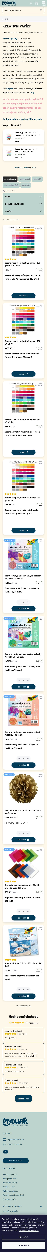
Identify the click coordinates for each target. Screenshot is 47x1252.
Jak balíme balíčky (10, 1182)
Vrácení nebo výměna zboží (13, 1195)
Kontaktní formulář (15, 1161)
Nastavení (23, 1236)
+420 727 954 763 (15, 1144)
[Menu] (43, 3)
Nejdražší (37, 179)
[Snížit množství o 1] (19, 602)
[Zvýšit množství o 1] (27, 602)
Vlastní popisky (9, 1187)
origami (9, 88)
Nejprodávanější (11, 185)
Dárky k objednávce (10, 1191)
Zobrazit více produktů (23, 167)
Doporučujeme (10, 179)
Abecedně (26, 185)
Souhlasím (24, 1245)
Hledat (41, 10)
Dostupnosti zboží (10, 1178)
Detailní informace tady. (29, 1230)
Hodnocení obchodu (23, 1016)
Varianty (22, 296)
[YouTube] (5, 1151)
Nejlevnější (25, 179)
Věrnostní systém (9, 1199)
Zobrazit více (23, 1098)
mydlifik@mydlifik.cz (16, 1139)
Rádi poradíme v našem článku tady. (22, 118)
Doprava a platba (10, 1174)
